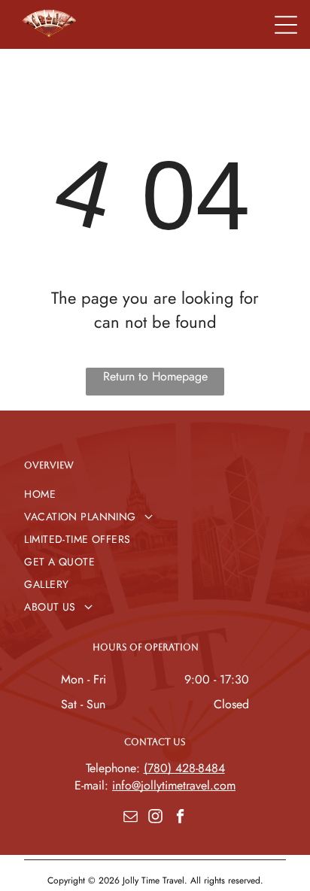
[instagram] (155, 818)
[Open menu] (286, 25)
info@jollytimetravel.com (174, 785)
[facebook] (179, 818)
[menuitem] (154, 494)
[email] (130, 818)
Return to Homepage (155, 376)
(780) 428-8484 (184, 768)
